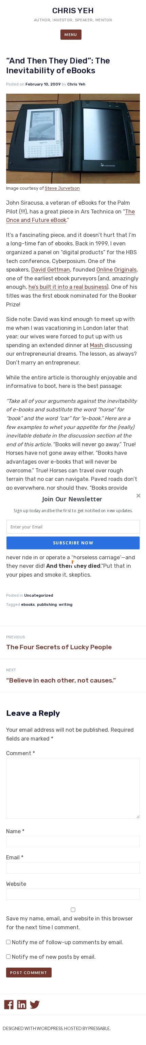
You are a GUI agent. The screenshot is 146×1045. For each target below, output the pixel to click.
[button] (72, 498)
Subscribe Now (73, 543)
